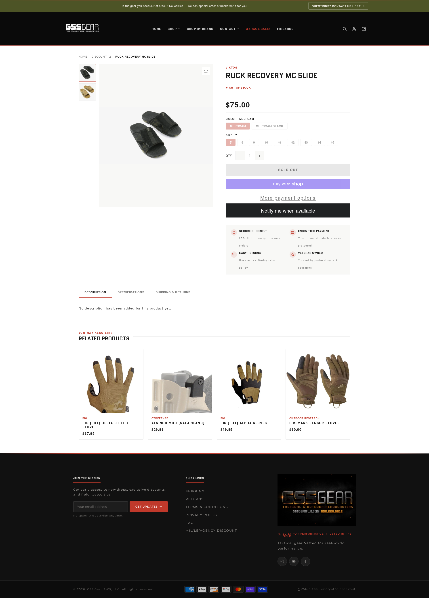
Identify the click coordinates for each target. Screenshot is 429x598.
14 (319, 142)
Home (83, 56)
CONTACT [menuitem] (228, 29)
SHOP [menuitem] (172, 29)
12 (292, 142)
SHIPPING (195, 491)
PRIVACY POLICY (202, 515)
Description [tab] (95, 292)
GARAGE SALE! (258, 29)
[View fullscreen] (206, 71)
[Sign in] (354, 28)
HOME (156, 29)
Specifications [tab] (131, 292)
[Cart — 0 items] (363, 28)
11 (279, 142)
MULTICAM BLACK (269, 126)
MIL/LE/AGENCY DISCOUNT (211, 531)
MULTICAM (238, 126)
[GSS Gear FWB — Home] (317, 500)
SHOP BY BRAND (200, 29)
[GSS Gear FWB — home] (83, 29)
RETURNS (195, 499)
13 (306, 142)
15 (332, 142)
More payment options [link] (288, 197)
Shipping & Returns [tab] (173, 292)
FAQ (190, 523)
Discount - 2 (101, 56)
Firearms (285, 29)
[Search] (344, 28)
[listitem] (282, 561)
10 (266, 142)
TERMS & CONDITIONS (207, 507)
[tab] (87, 72)
